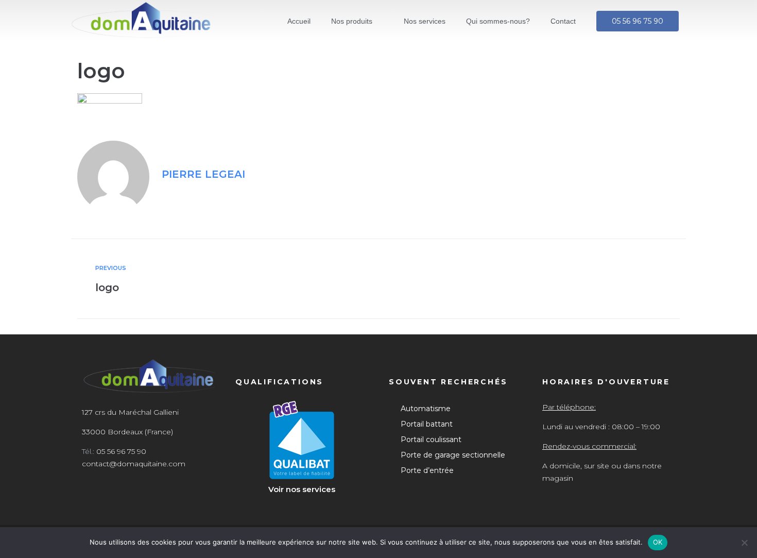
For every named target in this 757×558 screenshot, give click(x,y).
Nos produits (351, 21)
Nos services (424, 21)
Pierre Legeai (203, 174)
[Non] (744, 542)
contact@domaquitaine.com (133, 463)
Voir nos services (301, 489)
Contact (563, 21)
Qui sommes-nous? (498, 21)
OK (658, 542)
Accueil (299, 21)
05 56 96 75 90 (121, 451)
